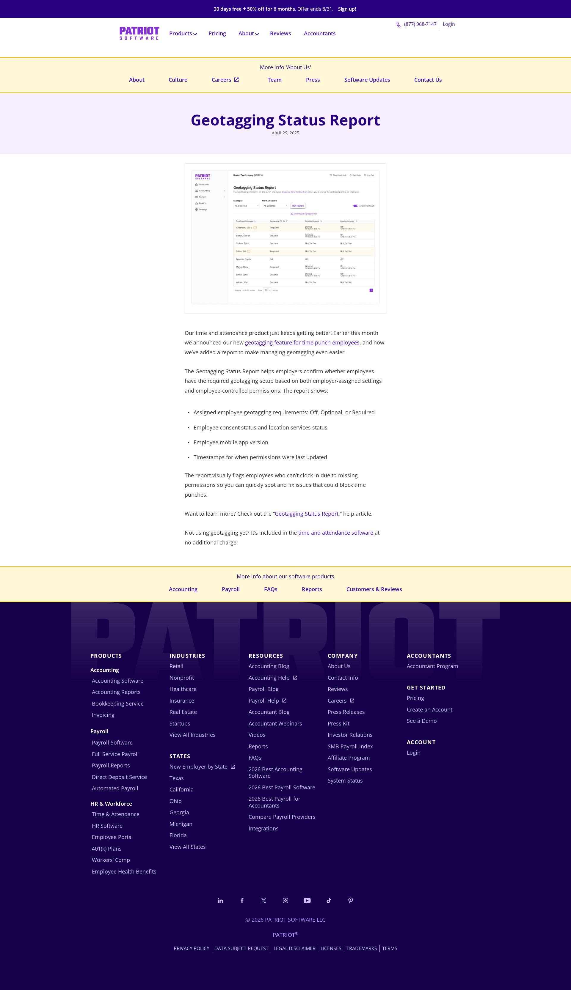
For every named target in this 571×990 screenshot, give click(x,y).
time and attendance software (336, 532)
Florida (178, 835)
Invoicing (103, 714)
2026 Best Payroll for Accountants (274, 802)
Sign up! (347, 9)
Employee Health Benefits (124, 871)
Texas (177, 778)
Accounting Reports (116, 691)
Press (313, 79)
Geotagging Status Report (306, 513)
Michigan (181, 823)
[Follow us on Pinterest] (351, 900)
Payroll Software (112, 742)
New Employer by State (199, 766)
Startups (180, 723)
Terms (389, 948)
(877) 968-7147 (420, 24)
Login (449, 24)
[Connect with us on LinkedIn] (220, 900)
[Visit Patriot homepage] (139, 33)
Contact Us (428, 79)
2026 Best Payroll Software (282, 787)
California (182, 789)
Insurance (182, 700)
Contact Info (343, 677)
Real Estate (183, 711)
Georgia (179, 812)
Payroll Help (264, 700)
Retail (176, 666)
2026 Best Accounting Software (275, 773)
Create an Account (429, 709)
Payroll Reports (111, 765)
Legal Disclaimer (295, 948)
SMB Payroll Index (350, 746)
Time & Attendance (115, 814)
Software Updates (367, 79)
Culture (178, 79)
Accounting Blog (269, 666)
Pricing (217, 33)
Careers (221, 79)
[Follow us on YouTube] (307, 900)
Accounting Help (269, 677)
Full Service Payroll (115, 754)
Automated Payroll (115, 788)
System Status (345, 780)
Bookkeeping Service (118, 703)
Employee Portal (112, 837)
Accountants (320, 33)
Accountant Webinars (275, 723)
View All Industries (193, 734)
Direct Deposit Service (119, 776)
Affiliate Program (349, 757)
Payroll (231, 589)
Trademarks (361, 948)
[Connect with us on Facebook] (242, 900)
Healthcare (183, 688)
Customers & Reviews (374, 589)
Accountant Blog (269, 711)
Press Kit (338, 723)
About (137, 79)
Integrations (264, 828)
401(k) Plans (107, 848)
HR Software (107, 825)
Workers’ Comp (111, 859)
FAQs (270, 589)
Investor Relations (350, 734)
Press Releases (346, 711)
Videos (257, 734)
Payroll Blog (264, 688)
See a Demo (422, 720)
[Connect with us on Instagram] (285, 900)
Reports (312, 589)
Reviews (280, 33)
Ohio (176, 801)
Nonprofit (182, 677)
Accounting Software (117, 680)
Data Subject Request (241, 948)
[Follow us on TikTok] (329, 900)
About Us (339, 666)
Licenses (331, 948)
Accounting (183, 589)
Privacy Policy (191, 948)
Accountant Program (432, 666)
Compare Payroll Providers (282, 816)
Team (275, 79)
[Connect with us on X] (264, 900)
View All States (188, 846)
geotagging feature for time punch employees (302, 342)
